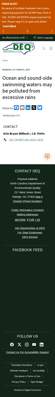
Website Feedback (19, 370)
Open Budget (37, 382)
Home (5, 60)
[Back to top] (47, 156)
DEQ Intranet (30, 237)
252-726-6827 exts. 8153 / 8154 (26, 140)
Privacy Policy (19, 382)
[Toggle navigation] (51, 48)
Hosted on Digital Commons (27, 390)
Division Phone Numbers (27, 201)
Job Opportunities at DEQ (30, 228)
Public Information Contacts (27, 210)
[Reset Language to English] (34, 38)
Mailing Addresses (27, 214)
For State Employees (30, 232)
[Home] (18, 44)
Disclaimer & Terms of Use (27, 376)
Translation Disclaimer (21, 365)
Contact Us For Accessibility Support (27, 352)
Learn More (9, 26)
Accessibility (39, 370)
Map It (39, 196)
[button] (41, 48)
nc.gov (40, 365)
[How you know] (27, 38)
